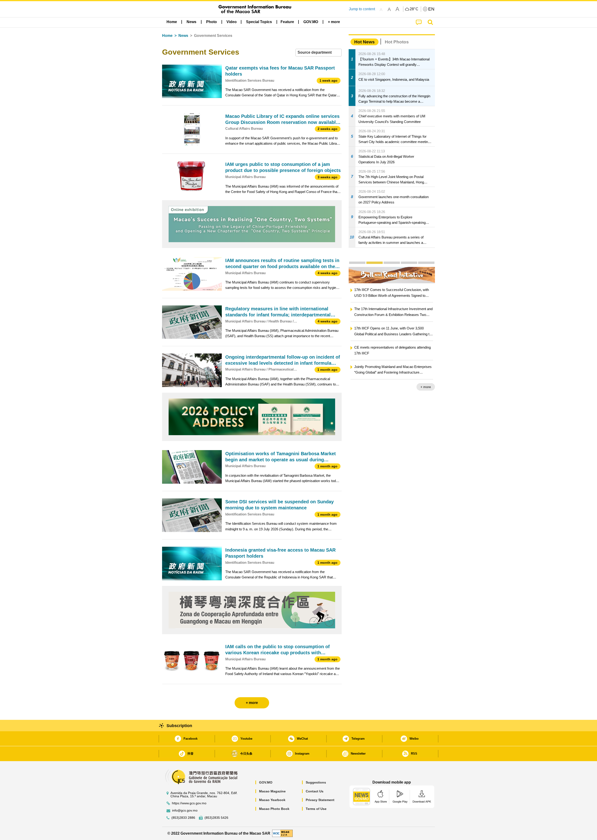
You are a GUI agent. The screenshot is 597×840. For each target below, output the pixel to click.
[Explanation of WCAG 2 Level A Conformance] (282, 833)
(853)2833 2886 (183, 817)
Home (167, 36)
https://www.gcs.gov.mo (189, 803)
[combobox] (318, 52)
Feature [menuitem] (287, 22)
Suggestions (316, 782)
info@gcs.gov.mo (185, 810)
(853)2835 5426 (216, 817)
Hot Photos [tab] (397, 41)
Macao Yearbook (272, 800)
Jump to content (362, 9)
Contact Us (314, 791)
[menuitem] (191, 22)
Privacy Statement (320, 800)
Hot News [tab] (364, 41)
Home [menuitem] (172, 22)
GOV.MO (265, 782)
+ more (425, 387)
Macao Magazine (272, 791)
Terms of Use (316, 809)
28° (414, 9)
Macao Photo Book (274, 809)
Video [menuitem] (231, 22)
